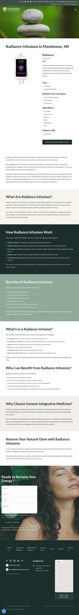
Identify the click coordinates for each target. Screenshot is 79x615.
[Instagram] (22, 1)
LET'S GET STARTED (12, 522)
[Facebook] (20, 1)
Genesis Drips (43, 549)
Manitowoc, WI (56, 4)
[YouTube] (30, 1)
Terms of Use (64, 606)
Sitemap (71, 606)
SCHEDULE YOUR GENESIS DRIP (57, 142)
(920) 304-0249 (50, 1)
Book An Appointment (12, 574)
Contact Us (70, 549)
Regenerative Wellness (32, 549)
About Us (10, 549)
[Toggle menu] (75, 10)
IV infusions (68, 167)
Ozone (52, 549)
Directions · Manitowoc (64, 596)
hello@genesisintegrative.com (68, 1)
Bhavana (61, 549)
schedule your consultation (33, 458)
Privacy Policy (55, 606)
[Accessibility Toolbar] (4, 611)
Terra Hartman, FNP (38, 179)
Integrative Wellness (20, 549)
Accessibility (47, 606)
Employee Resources (70, 4)
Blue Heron (21, 609)
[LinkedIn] (28, 1)
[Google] (25, 1)
